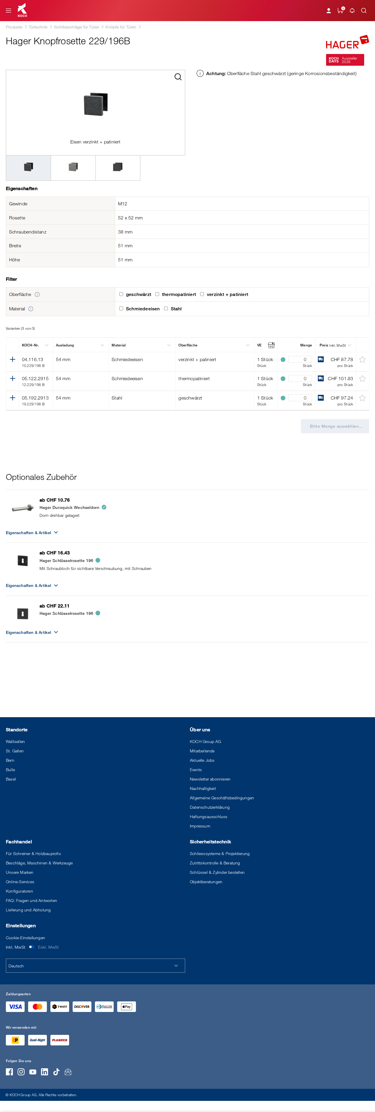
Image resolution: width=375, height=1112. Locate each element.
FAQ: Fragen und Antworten (31, 900)
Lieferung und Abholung (28, 909)
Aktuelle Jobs (202, 760)
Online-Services (20, 881)
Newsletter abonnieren (210, 778)
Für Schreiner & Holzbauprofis (33, 853)
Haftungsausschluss (209, 816)
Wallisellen (15, 741)
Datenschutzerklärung (210, 807)
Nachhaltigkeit (203, 788)
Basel (11, 778)
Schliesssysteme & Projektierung (220, 853)
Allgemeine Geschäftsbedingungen (222, 797)
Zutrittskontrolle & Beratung (215, 862)
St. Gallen (15, 750)
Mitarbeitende (202, 750)
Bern (10, 760)
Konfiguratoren (19, 890)
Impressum (200, 825)
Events (196, 769)
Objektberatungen (206, 881)
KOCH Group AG (205, 741)
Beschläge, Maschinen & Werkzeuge (39, 862)
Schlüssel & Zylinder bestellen (217, 872)
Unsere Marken (20, 872)
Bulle (10, 769)
